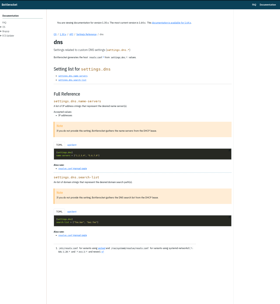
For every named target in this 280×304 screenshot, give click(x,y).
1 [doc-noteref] (103, 57)
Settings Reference (86, 34)
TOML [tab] (59, 144)
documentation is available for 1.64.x (171, 22)
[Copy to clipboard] (229, 150)
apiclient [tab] (71, 144)
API (71, 34)
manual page (72, 168)
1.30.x (63, 34)
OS (55, 34)
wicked (101, 248)
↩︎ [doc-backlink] (102, 251)
